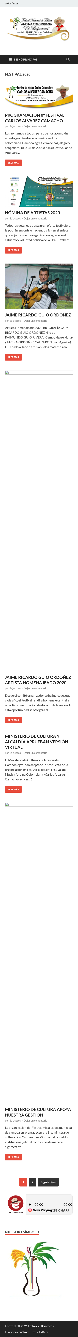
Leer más (12, 162)
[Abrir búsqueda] (68, 59)
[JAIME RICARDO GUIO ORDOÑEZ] (39, 286)
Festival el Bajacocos (41, 1326)
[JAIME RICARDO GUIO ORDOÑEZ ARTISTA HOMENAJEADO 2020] (39, 521)
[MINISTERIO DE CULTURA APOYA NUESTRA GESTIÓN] (39, 953)
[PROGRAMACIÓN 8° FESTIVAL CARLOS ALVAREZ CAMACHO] (39, 97)
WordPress (29, 1332)
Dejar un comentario (35, 126)
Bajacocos (15, 126)
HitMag (43, 1332)
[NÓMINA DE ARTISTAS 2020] (39, 191)
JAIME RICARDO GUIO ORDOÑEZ (38, 314)
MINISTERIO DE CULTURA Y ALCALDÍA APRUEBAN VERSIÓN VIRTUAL (36, 742)
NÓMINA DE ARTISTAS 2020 (32, 212)
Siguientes (48, 1182)
